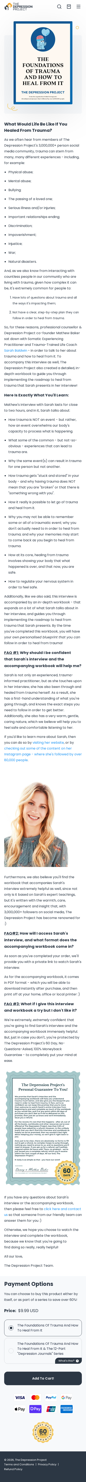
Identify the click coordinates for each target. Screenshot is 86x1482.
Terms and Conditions (19, 1464)
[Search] (59, 6)
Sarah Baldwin (15, 350)
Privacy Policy (47, 1464)
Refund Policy (13, 1469)
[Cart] (68, 6)
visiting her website (48, 742)
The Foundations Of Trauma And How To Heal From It (47, 1328)
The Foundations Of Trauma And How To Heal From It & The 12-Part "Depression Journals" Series (47, 1348)
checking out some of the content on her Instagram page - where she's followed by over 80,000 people (43, 754)
